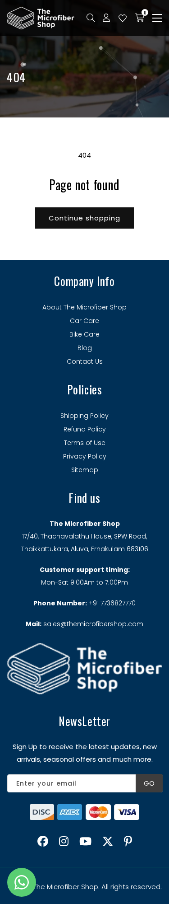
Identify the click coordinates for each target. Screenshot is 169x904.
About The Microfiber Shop (84, 307)
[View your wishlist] (122, 18)
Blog (85, 347)
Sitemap (84, 469)
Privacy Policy (84, 456)
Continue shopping (84, 218)
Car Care (84, 320)
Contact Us (85, 361)
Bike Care (84, 334)
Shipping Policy (84, 415)
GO (149, 783)
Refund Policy (85, 429)
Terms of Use (84, 442)
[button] (157, 18)
